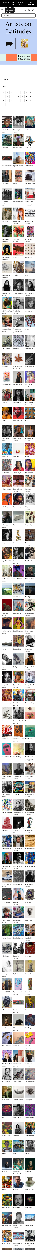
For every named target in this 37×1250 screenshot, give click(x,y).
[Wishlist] (29, 10)
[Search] (4, 15)
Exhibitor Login (21, 3)
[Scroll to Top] (33, 1239)
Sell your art (31, 3)
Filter (4, 87)
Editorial (6, 2)
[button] (33, 10)
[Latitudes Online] (10, 10)
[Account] (25, 10)
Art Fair (13, 3)
